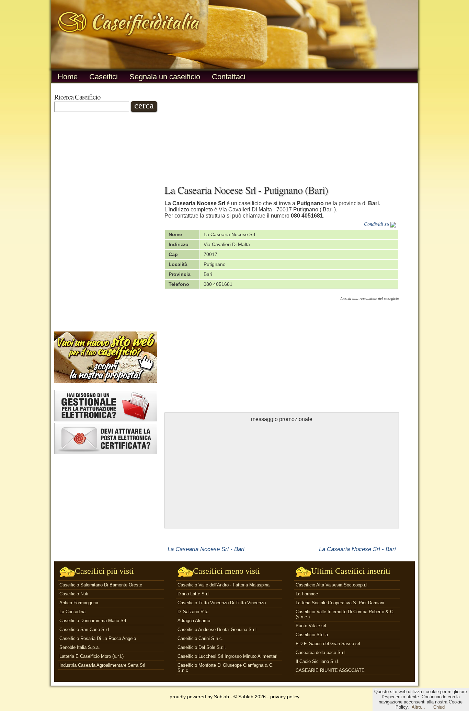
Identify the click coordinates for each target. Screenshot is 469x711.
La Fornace (307, 593)
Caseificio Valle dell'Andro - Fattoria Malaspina (224, 584)
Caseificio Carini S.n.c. (200, 638)
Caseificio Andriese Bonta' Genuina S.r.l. (218, 629)
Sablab (221, 696)
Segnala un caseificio (164, 76)
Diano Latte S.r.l (193, 593)
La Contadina (72, 611)
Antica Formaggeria (78, 602)
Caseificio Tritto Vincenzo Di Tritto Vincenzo (222, 602)
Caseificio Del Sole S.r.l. (202, 647)
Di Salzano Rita (193, 611)
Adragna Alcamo (194, 620)
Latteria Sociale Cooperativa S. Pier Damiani (340, 602)
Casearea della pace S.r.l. (321, 652)
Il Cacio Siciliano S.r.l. (318, 661)
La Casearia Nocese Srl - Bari (206, 549)
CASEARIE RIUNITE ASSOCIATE (330, 670)
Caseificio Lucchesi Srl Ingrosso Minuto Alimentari (227, 656)
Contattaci (228, 76)
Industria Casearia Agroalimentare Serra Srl (102, 665)
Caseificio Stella (312, 634)
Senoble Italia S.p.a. (79, 647)
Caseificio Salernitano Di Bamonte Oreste (100, 584)
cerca (144, 105)
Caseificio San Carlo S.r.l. (85, 629)
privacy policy (284, 696)
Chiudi (439, 707)
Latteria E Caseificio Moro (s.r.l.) (91, 656)
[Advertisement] (105, 222)
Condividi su (377, 224)
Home (68, 76)
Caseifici (103, 76)
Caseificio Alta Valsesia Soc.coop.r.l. (332, 584)
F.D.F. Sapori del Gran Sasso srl (328, 643)
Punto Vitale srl (311, 625)
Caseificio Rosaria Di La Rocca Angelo (97, 638)
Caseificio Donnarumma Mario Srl (92, 620)
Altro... (418, 707)
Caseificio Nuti (73, 593)
